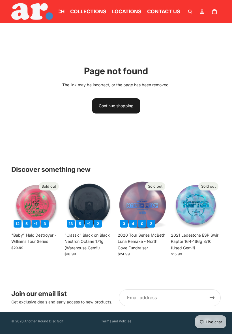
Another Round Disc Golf (43, 321)
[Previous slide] (124, 205)
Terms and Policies (116, 321)
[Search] (190, 11)
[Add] (105, 221)
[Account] (202, 11)
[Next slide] (161, 205)
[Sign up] (212, 298)
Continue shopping (116, 105)
